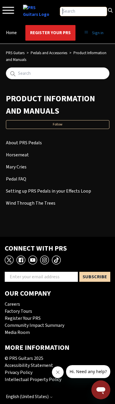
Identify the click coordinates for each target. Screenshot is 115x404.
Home (11, 33)
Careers (12, 304)
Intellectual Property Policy (33, 379)
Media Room (17, 332)
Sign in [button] (98, 33)
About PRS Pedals (24, 143)
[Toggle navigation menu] (86, 32)
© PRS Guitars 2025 (24, 358)
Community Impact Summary (34, 325)
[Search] (110, 10)
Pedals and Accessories (49, 53)
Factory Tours (18, 311)
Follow (58, 124)
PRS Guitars (15, 53)
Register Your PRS (50, 33)
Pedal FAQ (16, 179)
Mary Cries (16, 167)
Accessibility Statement (29, 365)
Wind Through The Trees (30, 203)
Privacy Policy (18, 372)
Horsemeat (17, 155)
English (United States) (28, 397)
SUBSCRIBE (95, 277)
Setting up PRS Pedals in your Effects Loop (48, 191)
